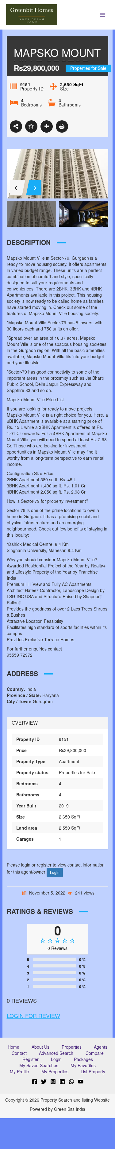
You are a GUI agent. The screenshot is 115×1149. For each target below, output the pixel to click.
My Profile (19, 1071)
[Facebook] (34, 1081)
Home (13, 1047)
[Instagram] (53, 1081)
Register (30, 1059)
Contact (19, 1053)
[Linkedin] (62, 1081)
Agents (100, 1047)
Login (54, 872)
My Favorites (83, 1065)
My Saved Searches (38, 1065)
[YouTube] (80, 1081)
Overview (25, 723)
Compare (95, 1053)
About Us (40, 1047)
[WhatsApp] (71, 1081)
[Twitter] (44, 1081)
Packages (83, 1059)
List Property (93, 1071)
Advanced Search (56, 1053)
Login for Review (33, 1015)
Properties (72, 1047)
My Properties (54, 1071)
